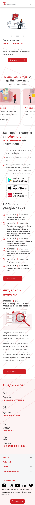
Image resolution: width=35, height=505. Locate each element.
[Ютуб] (17, 486)
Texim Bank (7, 462)
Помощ (5, 467)
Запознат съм (17, 501)
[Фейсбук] (4, 486)
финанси (18, 301)
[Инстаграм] (11, 486)
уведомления (23, 215)
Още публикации (11, 371)
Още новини (10, 278)
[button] (11, 36)
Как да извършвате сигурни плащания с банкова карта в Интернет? (16, 306)
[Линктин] (24, 486)
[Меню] (30, 4)
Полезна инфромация (11, 471)
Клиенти (6, 457)
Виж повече (14, 60)
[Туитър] (31, 486)
